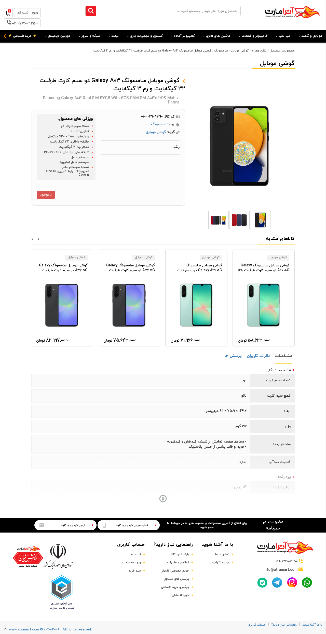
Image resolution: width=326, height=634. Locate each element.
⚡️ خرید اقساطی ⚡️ (22, 36)
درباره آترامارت (219, 563)
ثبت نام (136, 554)
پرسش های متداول (176, 579)
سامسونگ (221, 51)
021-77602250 (25, 23)
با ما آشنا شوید (217, 544)
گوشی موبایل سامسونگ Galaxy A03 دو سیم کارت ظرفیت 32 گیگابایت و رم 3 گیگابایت (152, 51)
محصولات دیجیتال (282, 51)
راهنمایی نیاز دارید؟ (173, 544)
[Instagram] (292, 582)
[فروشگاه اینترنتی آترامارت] (292, 20)
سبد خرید (135, 571)
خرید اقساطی (180, 595)
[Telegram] (277, 582)
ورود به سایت (132, 563)
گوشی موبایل (240, 51)
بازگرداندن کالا (180, 554)
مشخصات (283, 356)
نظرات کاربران (258, 356)
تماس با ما (222, 554)
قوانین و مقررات (178, 563)
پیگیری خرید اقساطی (175, 587)
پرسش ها (233, 356)
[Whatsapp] (307, 582)
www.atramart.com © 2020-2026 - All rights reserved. (50, 629)
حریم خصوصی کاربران (175, 571)
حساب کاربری (131, 544)
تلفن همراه (259, 51)
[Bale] (262, 582)
